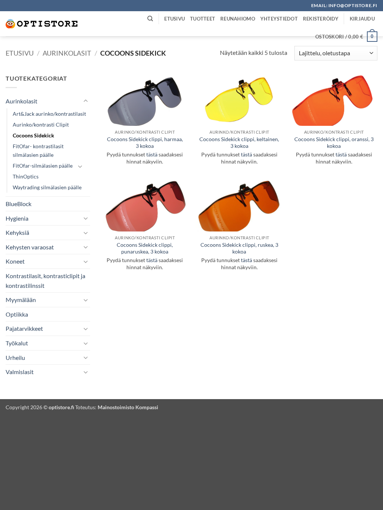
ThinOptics (26, 176)
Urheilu (15, 357)
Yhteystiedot (279, 19)
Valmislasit (20, 371)
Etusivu (174, 19)
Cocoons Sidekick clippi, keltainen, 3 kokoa (239, 142)
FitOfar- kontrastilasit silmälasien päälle (38, 150)
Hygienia (17, 218)
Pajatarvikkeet (24, 328)
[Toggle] (85, 101)
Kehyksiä (17, 232)
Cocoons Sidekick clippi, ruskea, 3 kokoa (239, 248)
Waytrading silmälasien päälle (47, 187)
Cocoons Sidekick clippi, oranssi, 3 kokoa (334, 142)
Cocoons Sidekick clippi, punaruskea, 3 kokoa (145, 248)
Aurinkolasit (67, 53)
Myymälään (21, 299)
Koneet (15, 261)
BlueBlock (18, 203)
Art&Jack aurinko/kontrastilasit (49, 114)
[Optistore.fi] (42, 23)
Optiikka (17, 314)
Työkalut (17, 342)
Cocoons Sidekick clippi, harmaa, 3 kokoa (145, 142)
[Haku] (150, 19)
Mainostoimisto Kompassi (128, 407)
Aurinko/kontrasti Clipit (41, 124)
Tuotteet (202, 19)
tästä (151, 154)
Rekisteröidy (320, 19)
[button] (362, 18)
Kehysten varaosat (30, 247)
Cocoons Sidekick (33, 135)
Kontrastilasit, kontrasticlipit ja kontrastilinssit (45, 280)
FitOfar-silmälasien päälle (43, 165)
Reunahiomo (237, 19)
